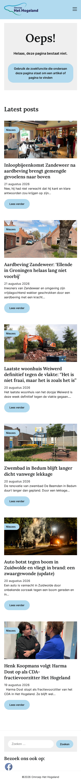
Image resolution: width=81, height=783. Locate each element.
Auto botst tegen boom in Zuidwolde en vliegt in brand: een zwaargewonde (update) (39, 567)
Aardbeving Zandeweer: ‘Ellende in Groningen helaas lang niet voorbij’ (38, 270)
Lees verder (16, 203)
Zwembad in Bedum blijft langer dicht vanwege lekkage (38, 471)
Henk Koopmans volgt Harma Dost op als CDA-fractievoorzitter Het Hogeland (37, 671)
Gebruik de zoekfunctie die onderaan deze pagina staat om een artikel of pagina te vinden (40, 73)
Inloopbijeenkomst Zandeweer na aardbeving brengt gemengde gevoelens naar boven (40, 171)
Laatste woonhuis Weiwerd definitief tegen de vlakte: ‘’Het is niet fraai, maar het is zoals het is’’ (40, 374)
